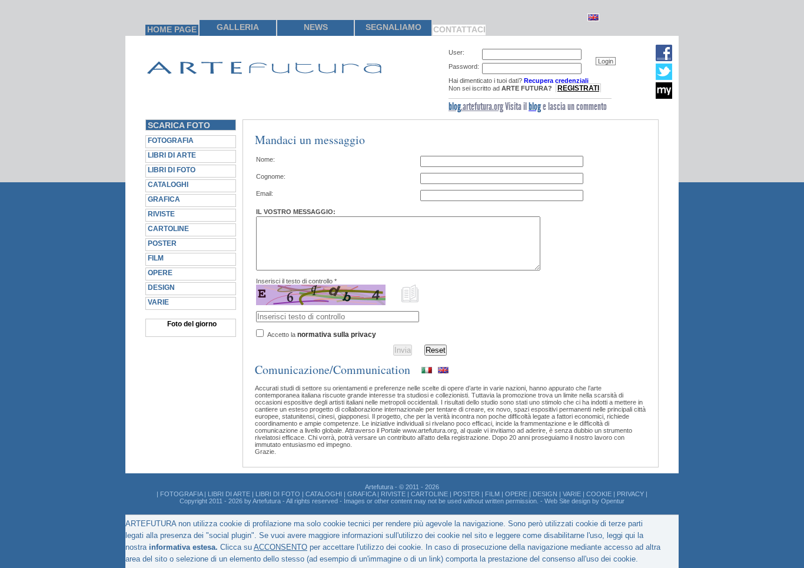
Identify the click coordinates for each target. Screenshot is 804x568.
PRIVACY (630, 493)
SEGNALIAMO (393, 27)
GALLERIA (238, 27)
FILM (156, 258)
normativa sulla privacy (336, 334)
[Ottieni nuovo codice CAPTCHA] (410, 293)
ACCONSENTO (280, 547)
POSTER (162, 243)
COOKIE (599, 493)
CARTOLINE (168, 229)
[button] (605, 61)
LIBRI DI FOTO (171, 170)
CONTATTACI (459, 29)
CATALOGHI (168, 185)
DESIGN (161, 287)
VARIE (158, 302)
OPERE (160, 273)
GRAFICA (164, 199)
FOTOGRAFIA (171, 140)
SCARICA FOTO (179, 125)
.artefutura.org (475, 106)
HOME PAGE (172, 29)
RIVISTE (161, 214)
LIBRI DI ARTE (172, 155)
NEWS (316, 27)
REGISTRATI (578, 88)
